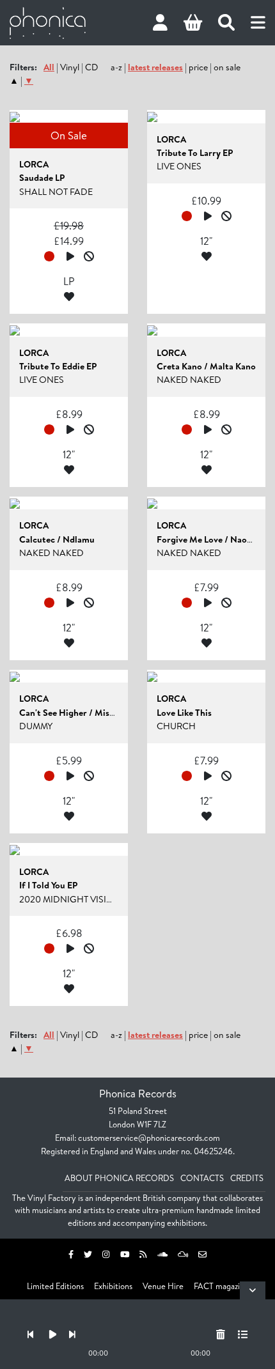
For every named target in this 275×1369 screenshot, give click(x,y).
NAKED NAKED (189, 379)
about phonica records (119, 1178)
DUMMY (35, 726)
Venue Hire (163, 1286)
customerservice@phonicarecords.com (149, 1137)
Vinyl (69, 67)
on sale (227, 67)
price (198, 67)
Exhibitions (113, 1286)
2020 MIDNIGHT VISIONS (72, 899)
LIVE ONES (179, 166)
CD (91, 67)
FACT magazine (221, 1286)
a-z (116, 67)
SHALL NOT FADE (56, 191)
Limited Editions (55, 1286)
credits (246, 1178)
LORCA (34, 164)
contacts (202, 1178)
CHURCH (176, 726)
